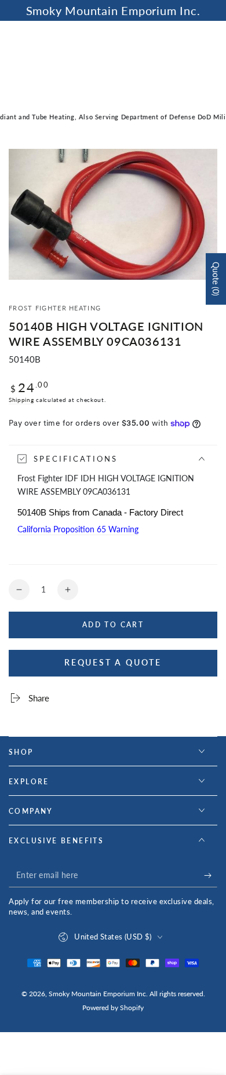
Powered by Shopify (113, 1007)
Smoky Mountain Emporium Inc (97, 993)
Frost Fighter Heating (55, 308)
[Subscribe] (210, 875)
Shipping (21, 399)
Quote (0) (216, 279)
